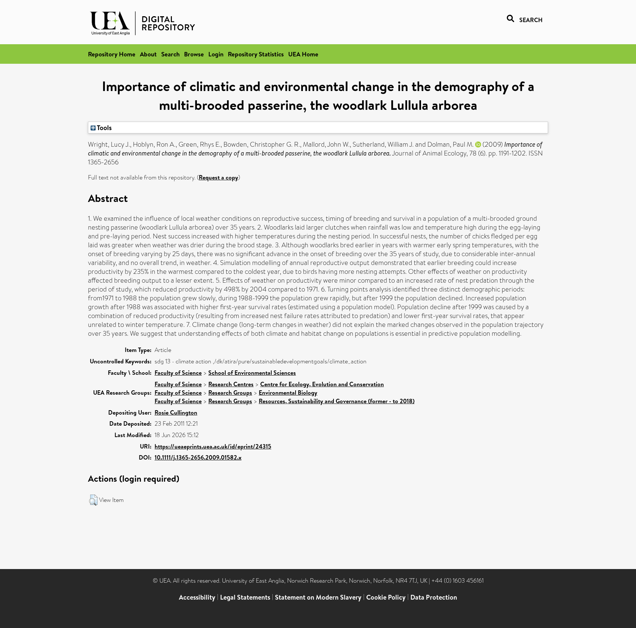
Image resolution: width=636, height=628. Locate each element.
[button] (93, 500)
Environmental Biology (288, 392)
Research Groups (230, 392)
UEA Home (303, 54)
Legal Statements (245, 597)
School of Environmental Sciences (252, 373)
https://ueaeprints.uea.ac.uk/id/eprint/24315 (213, 446)
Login (215, 54)
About (148, 54)
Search (170, 54)
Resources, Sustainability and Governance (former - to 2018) (336, 401)
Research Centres (231, 384)
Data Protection (433, 597)
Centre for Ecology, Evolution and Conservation (322, 384)
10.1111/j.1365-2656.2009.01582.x (198, 457)
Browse (194, 54)
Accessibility (197, 597)
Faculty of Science (178, 373)
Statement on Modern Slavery (318, 597)
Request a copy (218, 177)
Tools (104, 127)
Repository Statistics (256, 54)
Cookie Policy (386, 597)
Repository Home (111, 54)
